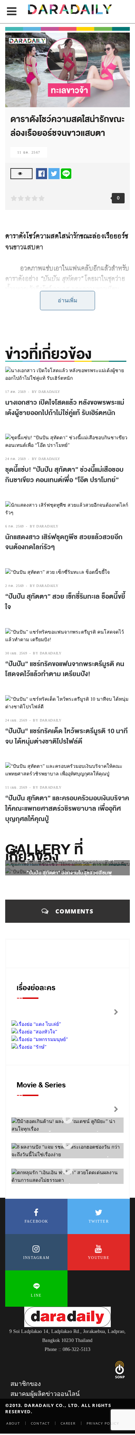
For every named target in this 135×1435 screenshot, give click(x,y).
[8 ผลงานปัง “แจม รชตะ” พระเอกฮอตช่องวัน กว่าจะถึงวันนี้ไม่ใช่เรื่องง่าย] (67, 1144)
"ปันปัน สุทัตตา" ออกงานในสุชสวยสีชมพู (69, 873)
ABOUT (13, 1423)
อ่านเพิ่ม (68, 300)
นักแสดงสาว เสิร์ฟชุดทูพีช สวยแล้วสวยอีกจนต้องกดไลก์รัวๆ (64, 542)
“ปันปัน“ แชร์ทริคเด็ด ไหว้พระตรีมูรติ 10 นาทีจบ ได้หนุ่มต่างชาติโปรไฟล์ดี (66, 736)
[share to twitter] (54, 173)
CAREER (68, 1423)
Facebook (36, 1221)
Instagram (36, 1257)
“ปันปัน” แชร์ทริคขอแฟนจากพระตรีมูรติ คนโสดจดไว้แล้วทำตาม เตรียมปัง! (64, 669)
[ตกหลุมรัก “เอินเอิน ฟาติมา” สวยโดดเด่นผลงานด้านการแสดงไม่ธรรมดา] (67, 1169)
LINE (36, 1295)
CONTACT (40, 1423)
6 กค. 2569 (14, 526)
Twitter (99, 1221)
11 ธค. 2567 (28, 152)
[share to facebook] (41, 173)
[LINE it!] (66, 173)
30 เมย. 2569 (16, 653)
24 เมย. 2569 (16, 720)
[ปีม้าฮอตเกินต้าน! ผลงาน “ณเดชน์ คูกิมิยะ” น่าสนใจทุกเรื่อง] (67, 1118)
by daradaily (46, 392)
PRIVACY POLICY (103, 1423)
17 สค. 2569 (15, 392)
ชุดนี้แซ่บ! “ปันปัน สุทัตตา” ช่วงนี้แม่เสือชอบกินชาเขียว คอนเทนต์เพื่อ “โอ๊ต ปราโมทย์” (64, 475)
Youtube (98, 1257)
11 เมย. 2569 (16, 787)
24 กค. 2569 (15, 459)
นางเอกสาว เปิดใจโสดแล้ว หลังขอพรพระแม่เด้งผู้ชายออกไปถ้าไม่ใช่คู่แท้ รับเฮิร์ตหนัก (64, 407)
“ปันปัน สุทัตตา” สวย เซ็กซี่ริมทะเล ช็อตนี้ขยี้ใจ (65, 602)
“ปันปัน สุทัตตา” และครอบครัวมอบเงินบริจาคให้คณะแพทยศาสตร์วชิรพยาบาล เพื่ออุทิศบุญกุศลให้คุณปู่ (67, 808)
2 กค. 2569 (14, 586)
